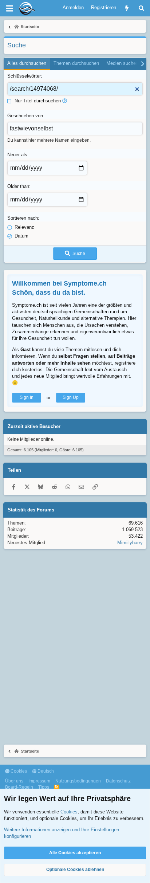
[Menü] (9, 8)
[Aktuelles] (127, 8)
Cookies (18, 771)
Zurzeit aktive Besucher (34, 426)
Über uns (14, 781)
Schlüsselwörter (24, 76)
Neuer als (17, 154)
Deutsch (45, 771)
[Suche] (141, 8)
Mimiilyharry (130, 542)
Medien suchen (122, 63)
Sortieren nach (22, 218)
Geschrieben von (25, 115)
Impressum (39, 781)
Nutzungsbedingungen (78, 781)
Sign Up (71, 397)
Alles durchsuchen (26, 63)
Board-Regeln (19, 787)
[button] (64, 100)
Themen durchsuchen (76, 63)
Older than (18, 186)
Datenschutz (118, 781)
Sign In (26, 397)
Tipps (43, 787)
